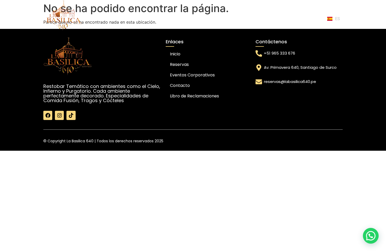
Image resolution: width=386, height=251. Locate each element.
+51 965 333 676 (279, 53)
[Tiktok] (70, 115)
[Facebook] (47, 115)
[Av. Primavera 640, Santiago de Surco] (258, 67)
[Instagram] (59, 115)
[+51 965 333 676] (258, 53)
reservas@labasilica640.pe (290, 81)
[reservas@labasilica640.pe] (258, 82)
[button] (371, 236)
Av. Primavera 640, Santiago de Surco (300, 67)
